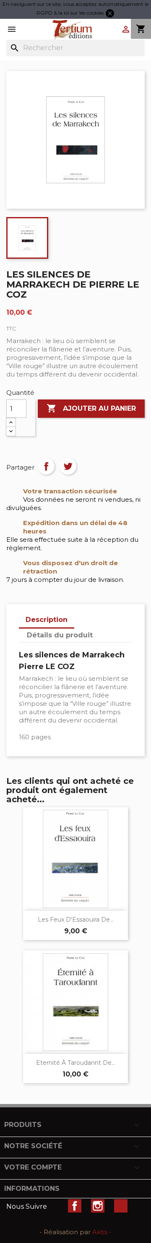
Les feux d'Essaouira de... (76, 919)
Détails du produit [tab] (60, 635)
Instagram (97, 1206)
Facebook (74, 1206)
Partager (46, 466)
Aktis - (102, 1232)
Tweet (68, 466)
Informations (32, 1188)
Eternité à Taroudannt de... (75, 1062)
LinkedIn (121, 1206)
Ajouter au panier (91, 408)
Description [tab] (47, 620)
